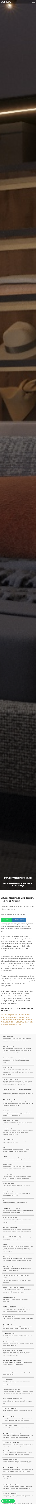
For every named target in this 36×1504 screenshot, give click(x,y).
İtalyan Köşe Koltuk (17, 1268)
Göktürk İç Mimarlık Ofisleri (18, 1102)
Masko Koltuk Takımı (16, 1141)
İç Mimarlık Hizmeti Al (15, 1299)
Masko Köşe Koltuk (17, 1039)
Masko (16, 1149)
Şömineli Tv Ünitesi (17, 1326)
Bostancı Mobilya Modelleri (18, 1427)
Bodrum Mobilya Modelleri (17, 1452)
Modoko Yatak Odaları (16, 1185)
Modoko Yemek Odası (17, 1176)
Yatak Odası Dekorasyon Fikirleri (18, 1210)
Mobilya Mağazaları (18, 1071)
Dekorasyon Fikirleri (17, 1382)
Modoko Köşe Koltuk (17, 1167)
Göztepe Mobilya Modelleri (17, 1410)
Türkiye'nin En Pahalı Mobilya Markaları (17, 1290)
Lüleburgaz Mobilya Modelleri (22, 1019)
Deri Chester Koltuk (16, 1059)
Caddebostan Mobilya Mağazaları (18, 1391)
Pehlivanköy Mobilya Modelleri (11, 1022)
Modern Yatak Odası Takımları (18, 1318)
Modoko (17, 1158)
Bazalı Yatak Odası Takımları (18, 1343)
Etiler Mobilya (18, 1112)
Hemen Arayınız (20, 920)
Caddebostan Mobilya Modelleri (17, 1486)
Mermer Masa (17, 1259)
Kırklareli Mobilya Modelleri (10, 1015)
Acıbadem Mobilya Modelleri (17, 1461)
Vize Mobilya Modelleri (14, 1024)
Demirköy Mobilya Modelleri (16, 1017)
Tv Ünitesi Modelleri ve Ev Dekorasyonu (17, 1238)
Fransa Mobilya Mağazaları (17, 1229)
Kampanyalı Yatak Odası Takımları (17, 1362)
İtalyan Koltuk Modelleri (17, 1049)
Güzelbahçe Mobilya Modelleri (17, 1444)
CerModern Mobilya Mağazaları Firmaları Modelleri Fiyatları (17, 1279)
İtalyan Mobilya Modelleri (17, 1309)
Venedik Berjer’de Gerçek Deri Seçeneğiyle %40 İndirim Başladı (18, 1092)
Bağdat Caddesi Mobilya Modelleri (18, 1435)
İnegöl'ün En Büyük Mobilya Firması (18, 1353)
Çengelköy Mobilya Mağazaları (17, 1082)
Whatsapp (7, 920)
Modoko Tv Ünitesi (16, 1193)
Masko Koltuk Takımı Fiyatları (17, 1122)
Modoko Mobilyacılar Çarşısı (17, 1220)
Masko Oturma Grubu (18, 1131)
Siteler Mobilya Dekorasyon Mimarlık (17, 1401)
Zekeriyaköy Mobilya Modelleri (18, 1469)
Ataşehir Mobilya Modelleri (18, 1495)
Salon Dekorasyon (17, 1371)
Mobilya (18, 1248)
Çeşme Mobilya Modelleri (17, 1418)
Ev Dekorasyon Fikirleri (17, 1335)
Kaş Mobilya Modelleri (17, 1478)
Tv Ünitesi (15, 1202)
